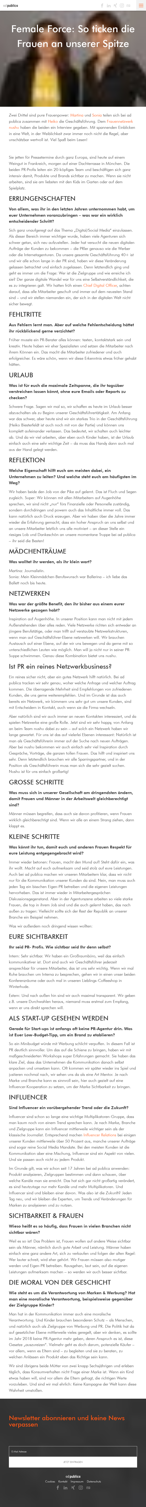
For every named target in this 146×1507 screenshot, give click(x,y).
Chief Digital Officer (100, 285)
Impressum (77, 1481)
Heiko (53, 121)
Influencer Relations (100, 1134)
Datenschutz (94, 1481)
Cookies (50, 1481)
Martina (76, 115)
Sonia (97, 115)
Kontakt (62, 1481)
